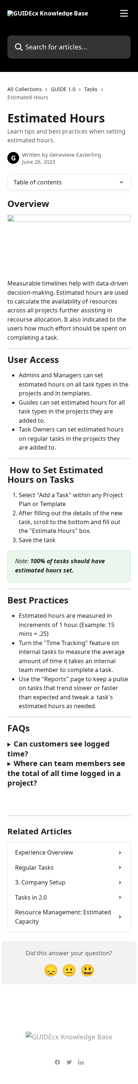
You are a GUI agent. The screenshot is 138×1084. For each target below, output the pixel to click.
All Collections (24, 89)
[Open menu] (124, 13)
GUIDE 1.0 (63, 89)
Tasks (91, 89)
